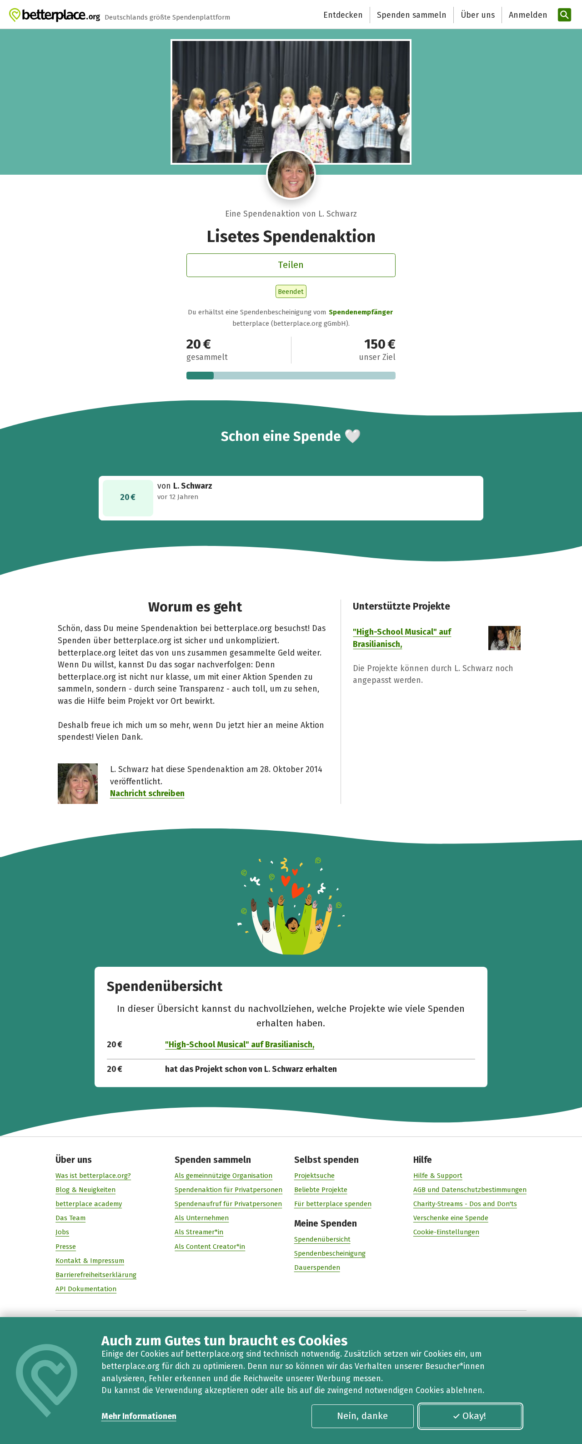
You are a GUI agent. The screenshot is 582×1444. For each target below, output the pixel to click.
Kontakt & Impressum (89, 1261)
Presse (65, 1246)
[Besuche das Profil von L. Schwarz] (291, 174)
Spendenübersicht (322, 1239)
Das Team (70, 1218)
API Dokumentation (85, 1289)
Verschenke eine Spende (450, 1218)
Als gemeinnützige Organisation (223, 1175)
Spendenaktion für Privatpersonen (228, 1190)
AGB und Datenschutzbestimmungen (470, 1190)
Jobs (62, 1232)
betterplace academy (88, 1204)
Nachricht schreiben (147, 793)
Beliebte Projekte (320, 1190)
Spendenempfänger (361, 312)
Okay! (474, 1416)
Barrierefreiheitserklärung (95, 1275)
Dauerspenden (317, 1267)
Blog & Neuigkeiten (85, 1190)
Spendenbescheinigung (330, 1253)
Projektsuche (314, 1175)
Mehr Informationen (138, 1416)
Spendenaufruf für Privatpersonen (228, 1204)
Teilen (291, 265)
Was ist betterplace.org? (93, 1175)
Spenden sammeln (412, 15)
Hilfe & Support (437, 1175)
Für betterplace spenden (332, 1204)
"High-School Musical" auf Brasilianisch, (239, 1045)
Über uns (478, 15)
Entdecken (343, 15)
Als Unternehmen (202, 1218)
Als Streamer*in (199, 1232)
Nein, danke (362, 1416)
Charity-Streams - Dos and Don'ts (465, 1204)
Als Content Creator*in (210, 1246)
